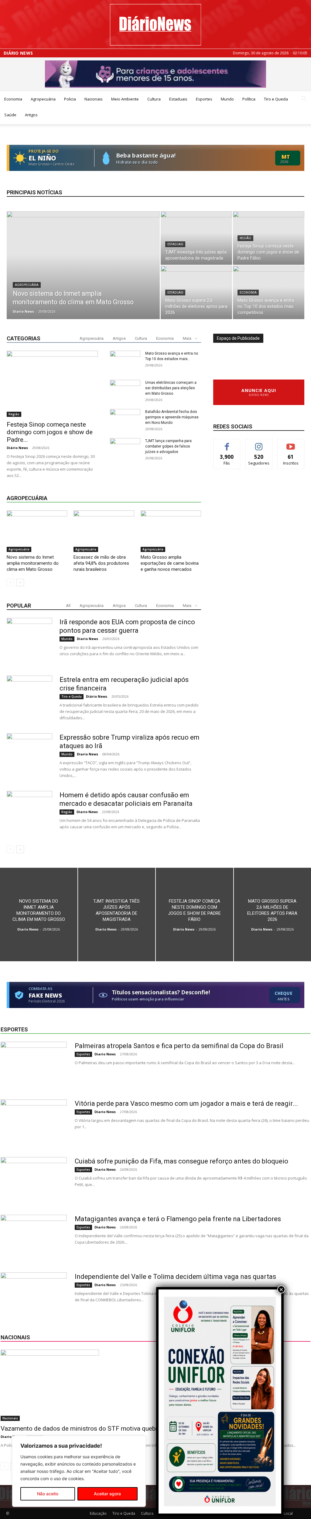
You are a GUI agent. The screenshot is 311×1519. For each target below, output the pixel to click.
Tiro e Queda (276, 99)
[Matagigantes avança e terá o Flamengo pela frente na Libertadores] (34, 1237)
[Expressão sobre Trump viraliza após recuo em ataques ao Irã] (29, 756)
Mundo (227, 99)
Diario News (23, 311)
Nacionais (93, 99)
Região (245, 238)
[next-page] (20, 582)
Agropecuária (43, 99)
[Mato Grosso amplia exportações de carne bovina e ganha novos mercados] (171, 531)
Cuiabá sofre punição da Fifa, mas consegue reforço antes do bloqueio (181, 1161)
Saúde (10, 115)
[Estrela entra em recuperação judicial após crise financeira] (29, 698)
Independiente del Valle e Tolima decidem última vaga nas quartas (175, 1276)
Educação (98, 1513)
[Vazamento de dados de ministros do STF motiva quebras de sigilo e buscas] (155, 1385)
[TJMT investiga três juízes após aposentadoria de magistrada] (196, 238)
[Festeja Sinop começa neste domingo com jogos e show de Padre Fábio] (268, 238)
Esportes (204, 99)
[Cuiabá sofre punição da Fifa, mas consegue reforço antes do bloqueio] (34, 1180)
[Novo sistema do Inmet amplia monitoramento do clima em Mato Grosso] (83, 277)
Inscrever (291, 443)
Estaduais (178, 99)
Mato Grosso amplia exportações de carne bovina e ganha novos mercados (170, 563)
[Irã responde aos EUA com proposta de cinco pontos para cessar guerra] (29, 640)
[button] (303, 99)
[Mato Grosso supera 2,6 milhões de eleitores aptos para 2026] (196, 292)
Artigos (31, 115)
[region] (79, 1471)
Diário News (18, 53)
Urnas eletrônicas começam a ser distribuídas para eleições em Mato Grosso (171, 388)
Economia (13, 99)
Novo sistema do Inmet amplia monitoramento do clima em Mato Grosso (33, 563)
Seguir (258, 443)
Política (248, 99)
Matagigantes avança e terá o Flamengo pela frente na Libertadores (178, 1219)
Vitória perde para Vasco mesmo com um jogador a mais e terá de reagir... (186, 1103)
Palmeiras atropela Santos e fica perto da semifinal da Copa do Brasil (179, 1046)
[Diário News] (155, 25)
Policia (70, 99)
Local (288, 1513)
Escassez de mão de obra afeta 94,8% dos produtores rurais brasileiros (101, 563)
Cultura (154, 99)
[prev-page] (10, 582)
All (68, 605)
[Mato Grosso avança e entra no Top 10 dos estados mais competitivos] (268, 292)
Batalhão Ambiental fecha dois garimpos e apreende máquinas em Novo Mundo (172, 417)
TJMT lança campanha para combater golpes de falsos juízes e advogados (168, 446)
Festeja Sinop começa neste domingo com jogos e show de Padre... (50, 432)
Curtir (227, 443)
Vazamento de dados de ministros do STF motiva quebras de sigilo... (98, 1428)
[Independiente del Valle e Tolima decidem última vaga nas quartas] (34, 1295)
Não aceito (47, 1493)
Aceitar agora (107, 1493)
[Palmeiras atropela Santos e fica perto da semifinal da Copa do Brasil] (34, 1064)
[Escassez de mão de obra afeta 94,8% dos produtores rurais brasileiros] (103, 531)
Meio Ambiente (125, 99)
